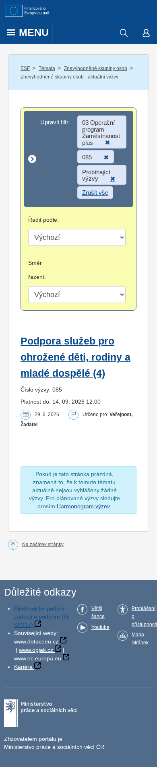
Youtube (100, 627)
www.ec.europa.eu (37, 658)
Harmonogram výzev (83, 506)
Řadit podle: (43, 219)
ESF (25, 68)
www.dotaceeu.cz (36, 641)
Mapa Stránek (140, 638)
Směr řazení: (37, 270)
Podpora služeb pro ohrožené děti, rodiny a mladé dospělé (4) (75, 357)
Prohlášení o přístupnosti (144, 616)
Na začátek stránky (43, 544)
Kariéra (23, 667)
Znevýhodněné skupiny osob (95, 68)
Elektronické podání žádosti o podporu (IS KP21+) (41, 616)
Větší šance (98, 612)
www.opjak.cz (36, 650)
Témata (47, 68)
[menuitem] (124, 33)
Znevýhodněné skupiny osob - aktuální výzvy (69, 77)
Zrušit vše (95, 192)
